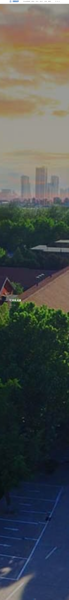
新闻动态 (32, 1)
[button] (1, 303)
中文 (57, 1)
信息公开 (41, 1)
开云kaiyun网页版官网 (26, 1)
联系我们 (49, 1)
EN (55, 1)
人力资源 (45, 1)
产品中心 (37, 1)
